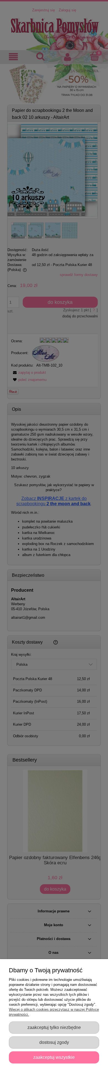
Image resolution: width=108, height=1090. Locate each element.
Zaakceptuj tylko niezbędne (54, 1027)
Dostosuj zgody (54, 1042)
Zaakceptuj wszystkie (54, 1057)
